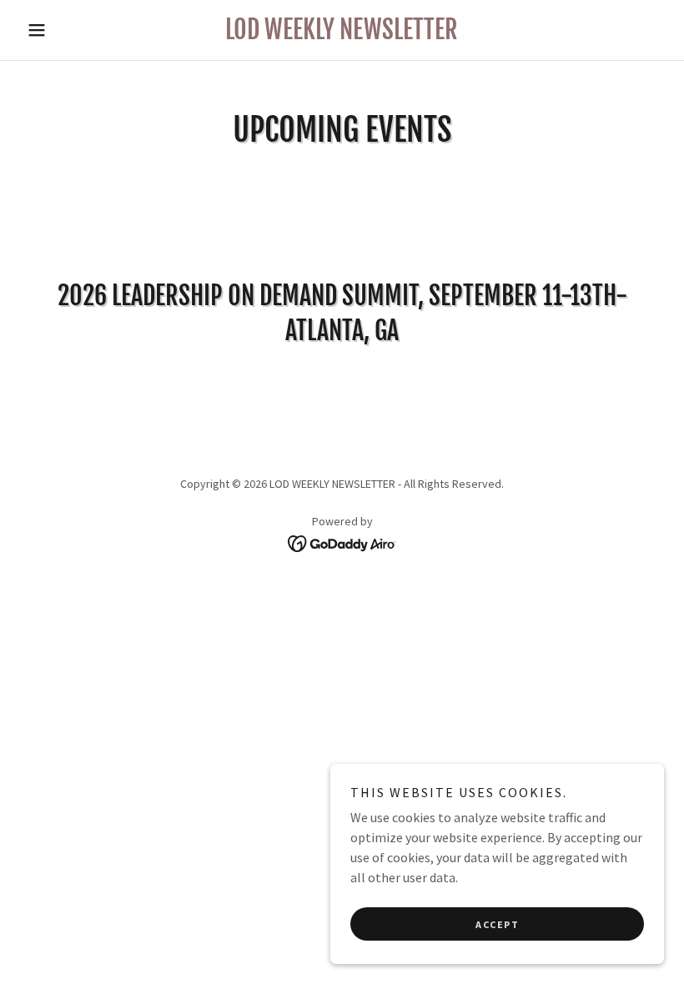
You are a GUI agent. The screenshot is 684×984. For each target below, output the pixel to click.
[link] (342, 34)
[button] (68, 30)
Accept (497, 924)
